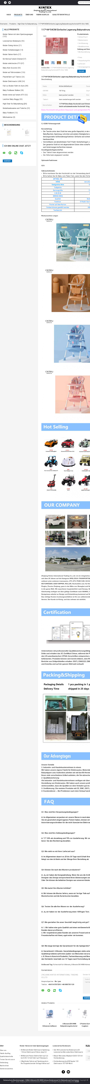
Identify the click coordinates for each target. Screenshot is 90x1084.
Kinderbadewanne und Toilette (14, 108)
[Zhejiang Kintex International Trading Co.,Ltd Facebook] (5, 2)
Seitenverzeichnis (6, 1069)
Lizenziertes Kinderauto (12, 41)
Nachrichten (4, 1065)
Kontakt (81, 71)
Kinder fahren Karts (10, 54)
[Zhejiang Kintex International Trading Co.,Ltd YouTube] (10, 2)
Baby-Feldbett (8, 113)
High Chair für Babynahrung (27, 24)
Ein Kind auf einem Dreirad (13, 59)
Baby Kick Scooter (10, 68)
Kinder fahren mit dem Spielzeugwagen (18, 34)
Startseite (3, 24)
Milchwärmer (8, 117)
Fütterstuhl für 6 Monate (61, 964)
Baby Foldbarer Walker (11, 90)
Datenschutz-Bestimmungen (13, 1080)
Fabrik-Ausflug (42, 15)
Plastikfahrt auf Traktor (12, 77)
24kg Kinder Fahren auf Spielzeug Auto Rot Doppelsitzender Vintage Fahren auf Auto (35, 1062)
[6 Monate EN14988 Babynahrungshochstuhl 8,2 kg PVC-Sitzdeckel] (69, 1014)
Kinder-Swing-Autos (10, 45)
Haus (9, 15)
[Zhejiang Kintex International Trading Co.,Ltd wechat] (17, 153)
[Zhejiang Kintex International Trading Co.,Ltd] (45, 9)
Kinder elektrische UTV (12, 63)
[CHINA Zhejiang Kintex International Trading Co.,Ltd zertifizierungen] (9, 133)
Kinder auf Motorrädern (12, 72)
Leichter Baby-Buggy (11, 99)
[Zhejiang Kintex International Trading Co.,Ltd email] (5, 153)
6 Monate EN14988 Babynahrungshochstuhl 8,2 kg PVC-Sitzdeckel (69, 1025)
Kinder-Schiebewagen (11, 50)
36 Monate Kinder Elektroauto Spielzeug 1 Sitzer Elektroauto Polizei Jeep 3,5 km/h (35, 1051)
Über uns (29, 15)
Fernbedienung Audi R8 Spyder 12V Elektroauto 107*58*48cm (66, 1062)
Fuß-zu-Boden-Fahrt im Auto (14, 86)
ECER (77, 1082)
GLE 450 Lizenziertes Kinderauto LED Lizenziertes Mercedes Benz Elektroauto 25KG (68, 1051)
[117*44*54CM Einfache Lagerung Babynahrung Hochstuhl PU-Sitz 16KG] (56, 46)
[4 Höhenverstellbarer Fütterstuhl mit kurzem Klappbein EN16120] (49, 1014)
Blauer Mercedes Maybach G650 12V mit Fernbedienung (68, 1057)
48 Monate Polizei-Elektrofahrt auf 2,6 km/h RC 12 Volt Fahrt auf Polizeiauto (34, 1057)
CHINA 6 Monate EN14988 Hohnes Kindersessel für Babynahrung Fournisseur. (52, 1080)
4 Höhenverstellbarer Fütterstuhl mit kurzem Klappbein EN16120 (49, 1025)
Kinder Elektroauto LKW (12, 81)
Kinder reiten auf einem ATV (13, 95)
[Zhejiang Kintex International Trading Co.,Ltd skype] (23, 153)
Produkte (18, 15)
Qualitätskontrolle (61, 15)
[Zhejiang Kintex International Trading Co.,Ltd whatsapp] (11, 153)
